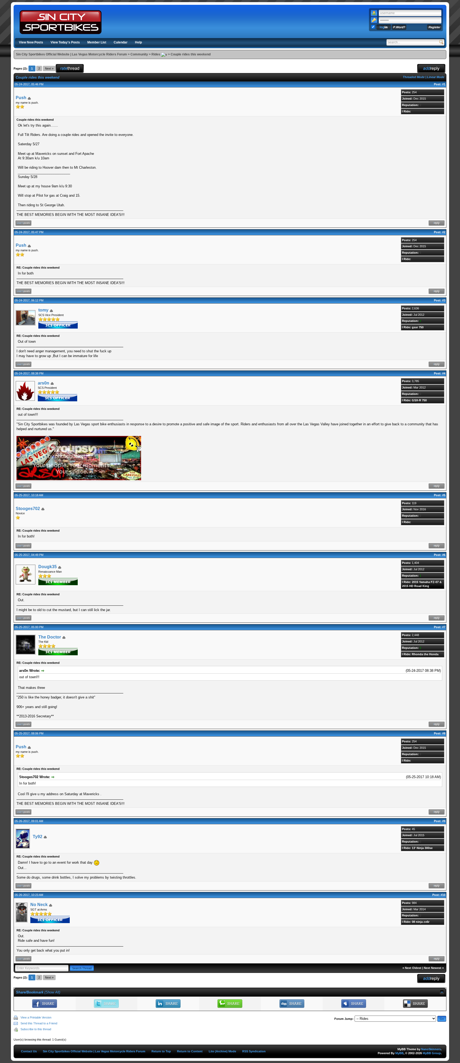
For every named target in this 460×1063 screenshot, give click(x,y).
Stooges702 (28, 508)
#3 (443, 300)
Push (21, 97)
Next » (49, 68)
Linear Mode (435, 77)
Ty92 (37, 836)
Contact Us (29, 1051)
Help (138, 42)
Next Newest (432, 967)
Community (139, 54)
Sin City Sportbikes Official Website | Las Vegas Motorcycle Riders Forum (71, 54)
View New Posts (31, 42)
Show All (52, 992)
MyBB (399, 1053)
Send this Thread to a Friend (38, 1023)
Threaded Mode (414, 77)
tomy (43, 310)
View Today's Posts (65, 42)
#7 (443, 627)
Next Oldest (413, 967)
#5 (443, 495)
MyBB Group (432, 1053)
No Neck (39, 904)
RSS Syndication (254, 1051)
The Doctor (49, 637)
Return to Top (161, 1051)
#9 (443, 821)
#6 (443, 554)
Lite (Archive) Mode (222, 1051)
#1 (443, 84)
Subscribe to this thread (35, 1029)
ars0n (43, 383)
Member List (96, 42)
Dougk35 (47, 566)
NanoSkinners (431, 1049)
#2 (443, 232)
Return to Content (190, 1051)
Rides (155, 54)
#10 (443, 894)
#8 (443, 733)
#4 (443, 373)
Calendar (121, 42)
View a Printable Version (35, 1017)
